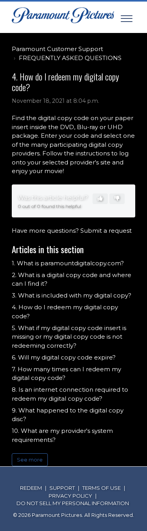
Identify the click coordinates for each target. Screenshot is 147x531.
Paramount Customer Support (57, 49)
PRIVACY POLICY (70, 496)
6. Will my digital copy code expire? (64, 357)
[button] (126, 17)
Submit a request (106, 230)
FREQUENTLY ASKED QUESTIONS (70, 58)
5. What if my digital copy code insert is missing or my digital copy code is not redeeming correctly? (69, 336)
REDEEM (31, 488)
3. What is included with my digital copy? (71, 295)
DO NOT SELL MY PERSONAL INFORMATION (72, 503)
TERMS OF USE (101, 488)
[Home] (63, 15)
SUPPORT (62, 488)
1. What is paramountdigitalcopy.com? (68, 263)
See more (30, 460)
